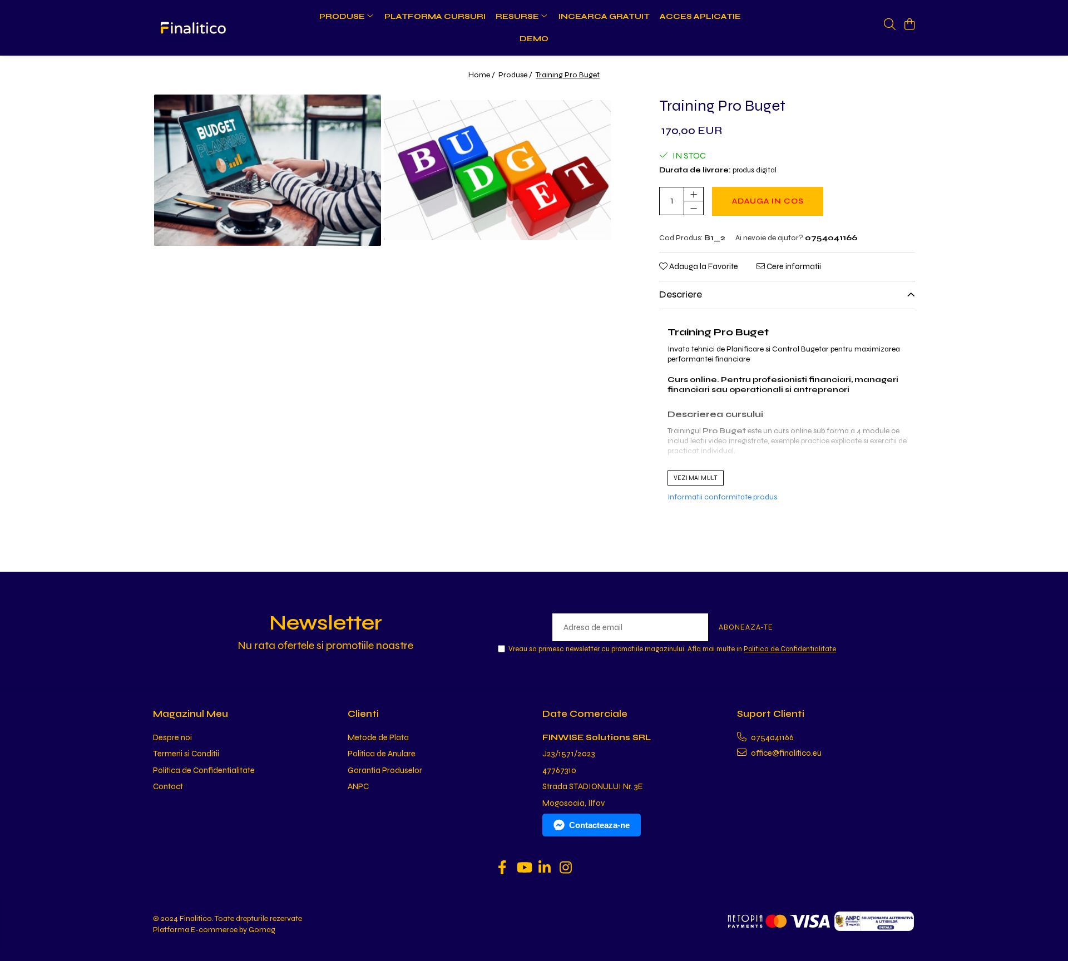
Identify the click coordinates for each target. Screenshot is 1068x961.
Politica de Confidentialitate (790, 649)
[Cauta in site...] (890, 25)
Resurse (518, 16)
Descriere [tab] (680, 294)
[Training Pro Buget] (268, 170)
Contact (168, 786)
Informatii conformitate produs (722, 497)
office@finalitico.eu (785, 753)
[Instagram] (566, 869)
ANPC (358, 786)
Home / (482, 75)
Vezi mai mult (696, 478)
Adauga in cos (768, 201)
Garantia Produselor (385, 770)
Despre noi (172, 737)
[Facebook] (502, 869)
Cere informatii (793, 266)
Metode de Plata (378, 737)
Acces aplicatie (700, 16)
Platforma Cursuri (435, 16)
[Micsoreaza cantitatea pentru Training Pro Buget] (694, 208)
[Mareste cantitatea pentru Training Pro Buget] (694, 194)
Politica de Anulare (382, 754)
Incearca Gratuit (604, 16)
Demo (534, 38)
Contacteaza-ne (599, 825)
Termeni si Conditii (186, 754)
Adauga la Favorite (703, 266)
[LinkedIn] (545, 869)
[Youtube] (523, 869)
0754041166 (771, 737)
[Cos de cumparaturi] (909, 25)
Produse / (516, 75)
